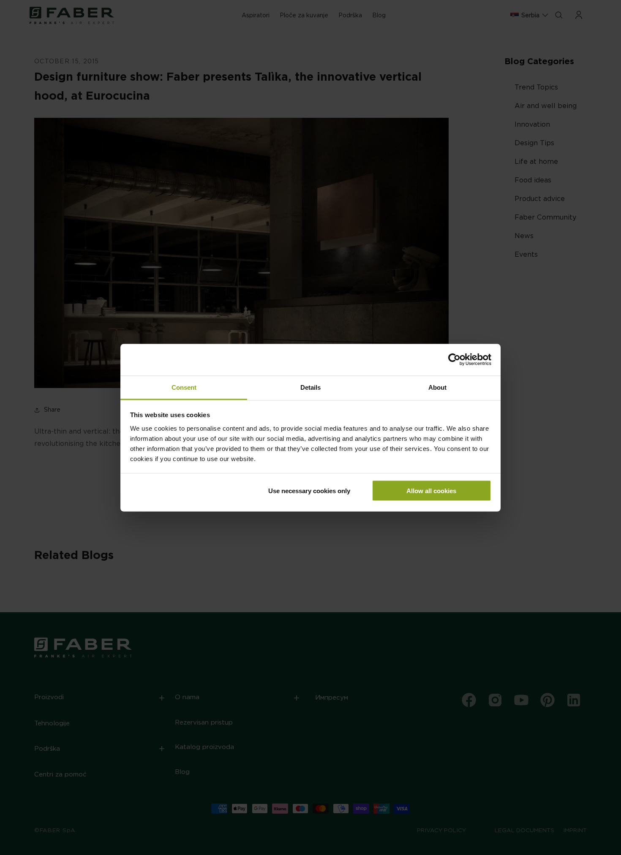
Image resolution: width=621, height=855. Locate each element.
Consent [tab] (184, 387)
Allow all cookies (431, 490)
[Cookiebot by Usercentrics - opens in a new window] (454, 359)
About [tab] (437, 387)
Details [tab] (310, 387)
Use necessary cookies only (309, 490)
